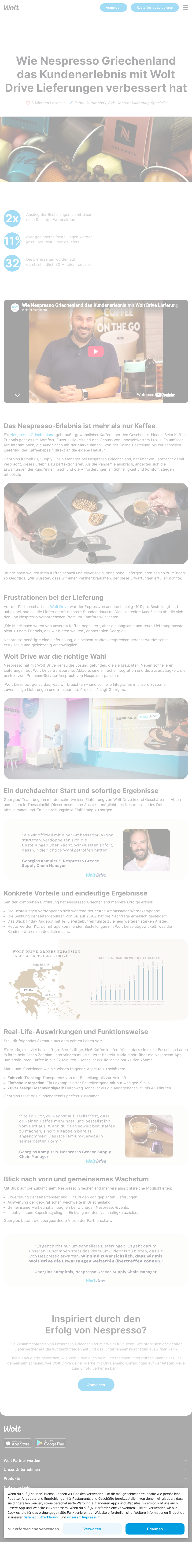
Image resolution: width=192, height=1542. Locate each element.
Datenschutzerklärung (41, 1517)
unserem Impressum (83, 1517)
